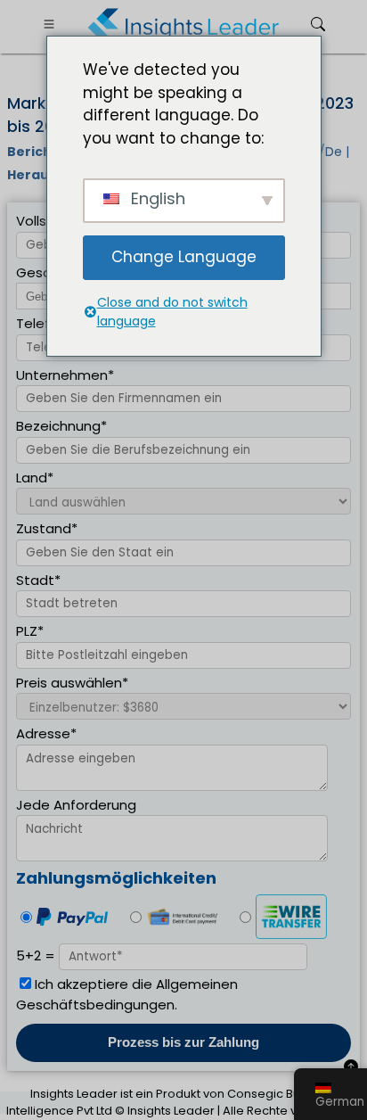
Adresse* (46, 733)
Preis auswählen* (72, 682)
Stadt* (38, 580)
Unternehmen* (65, 375)
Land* (34, 477)
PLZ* (30, 631)
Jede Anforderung (76, 804)
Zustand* (46, 528)
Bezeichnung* (61, 425)
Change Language (184, 257)
